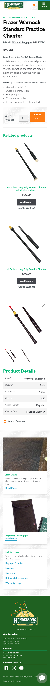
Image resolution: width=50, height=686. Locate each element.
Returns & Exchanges (16, 578)
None (42, 391)
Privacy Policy (17, 681)
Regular (40, 405)
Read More (11, 488)
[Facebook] (6, 669)
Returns (5, 676)
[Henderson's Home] (25, 613)
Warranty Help (13, 583)
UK (43, 398)
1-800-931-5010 (13, 653)
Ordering (10, 573)
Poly (42, 385)
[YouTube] (21, 669)
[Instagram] (14, 669)
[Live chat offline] (42, 678)
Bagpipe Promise (14, 563)
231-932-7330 (17, 655)
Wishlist (35, 676)
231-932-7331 (10, 658)
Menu (44, 6)
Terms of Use (7, 681)
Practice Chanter (35, 411)
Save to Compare (16, 421)
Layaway (9, 568)
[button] (10, 118)
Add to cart (37, 116)
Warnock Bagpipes (34, 378)
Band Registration (26, 676)
